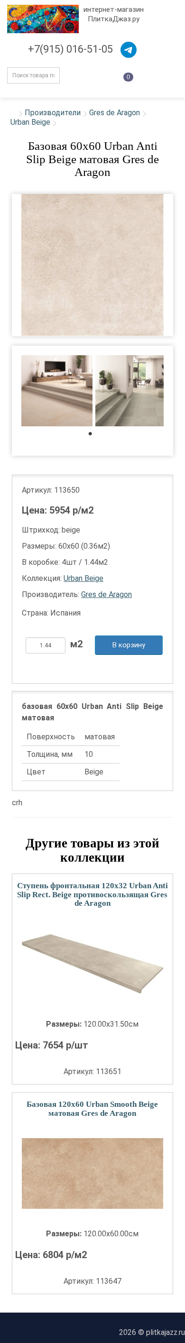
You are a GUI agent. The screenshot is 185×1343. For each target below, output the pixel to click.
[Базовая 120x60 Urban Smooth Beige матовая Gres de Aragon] (92, 1173)
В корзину (128, 645)
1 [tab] (95, 436)
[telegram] (128, 50)
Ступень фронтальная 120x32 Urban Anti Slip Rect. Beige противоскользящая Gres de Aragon (92, 894)
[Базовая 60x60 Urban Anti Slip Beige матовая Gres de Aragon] (92, 264)
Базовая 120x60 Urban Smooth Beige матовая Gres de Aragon (92, 1109)
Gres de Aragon (114, 112)
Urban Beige (30, 122)
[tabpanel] (56, 392)
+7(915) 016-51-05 (70, 49)
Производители (53, 112)
